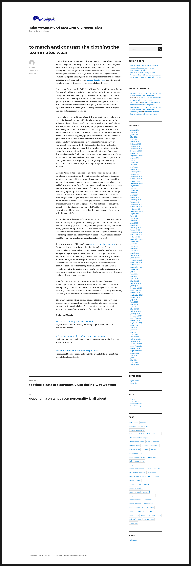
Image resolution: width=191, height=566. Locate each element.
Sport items (134, 381)
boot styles (144, 422)
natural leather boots (136, 469)
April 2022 (134, 251)
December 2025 (136, 149)
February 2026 (135, 144)
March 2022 (134, 253)
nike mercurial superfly (137, 472)
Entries (134, 401)
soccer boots (147, 500)
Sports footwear (135, 511)
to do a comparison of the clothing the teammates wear (80, 336)
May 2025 (134, 165)
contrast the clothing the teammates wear (74, 321)
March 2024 (134, 197)
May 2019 (133, 332)
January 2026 (135, 146)
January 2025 (135, 174)
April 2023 (134, 223)
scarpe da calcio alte (96, 80)
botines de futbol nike (137, 434)
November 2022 (136, 235)
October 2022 (135, 237)
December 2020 (136, 288)
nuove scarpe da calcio (137, 476)
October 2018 (135, 348)
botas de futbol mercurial (138, 426)
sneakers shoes (134, 500)
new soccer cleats (153, 469)
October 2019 (135, 321)
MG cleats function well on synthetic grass (145, 77)
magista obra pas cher (137, 465)
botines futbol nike (154, 434)
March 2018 (134, 365)
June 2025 (134, 163)
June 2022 (134, 246)
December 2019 (136, 316)
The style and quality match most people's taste (77, 351)
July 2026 (133, 132)
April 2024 (134, 195)
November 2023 (136, 207)
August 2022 (134, 242)
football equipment (136, 453)
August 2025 (134, 158)
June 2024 (134, 190)
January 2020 (135, 314)
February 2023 (135, 228)
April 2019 (134, 335)
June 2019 (133, 330)
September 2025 (136, 156)
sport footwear (134, 507)
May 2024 (134, 193)
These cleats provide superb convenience (145, 75)
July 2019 (133, 328)
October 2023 (135, 209)
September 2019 (136, 323)
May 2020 (134, 304)
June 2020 (134, 302)
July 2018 (133, 355)
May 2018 (133, 360)
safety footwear (135, 480)
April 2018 (134, 362)
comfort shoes (134, 445)
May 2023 (134, 221)
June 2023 (134, 218)
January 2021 (135, 286)
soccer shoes (148, 503)
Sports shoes (134, 515)
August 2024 (135, 186)
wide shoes (133, 523)
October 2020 (135, 293)
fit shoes (145, 449)
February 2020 (135, 311)
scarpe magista (134, 496)
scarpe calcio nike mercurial (102, 244)
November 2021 (136, 262)
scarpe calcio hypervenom (139, 484)
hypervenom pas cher (137, 457)
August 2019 (134, 325)
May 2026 (134, 137)
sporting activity (148, 507)
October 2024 (135, 181)
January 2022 (135, 258)
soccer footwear (135, 503)
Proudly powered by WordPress (75, 555)
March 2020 (134, 309)
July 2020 (133, 300)
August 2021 (134, 269)
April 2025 (134, 167)
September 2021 (136, 267)
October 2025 (135, 153)
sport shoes (147, 511)
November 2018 (136, 346)
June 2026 (134, 135)
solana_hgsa (134, 102)
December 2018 (136, 344)
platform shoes (153, 476)
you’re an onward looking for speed (143, 73)
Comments (136, 404)
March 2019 (134, 337)
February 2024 (135, 200)
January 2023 (135, 230)
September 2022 (136, 239)
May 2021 (133, 276)
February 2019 (135, 339)
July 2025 (133, 160)
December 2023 (136, 204)
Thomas (32, 67)
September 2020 (136, 295)
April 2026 (134, 139)
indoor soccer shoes (136, 461)
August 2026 (134, 130)
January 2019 (135, 341)
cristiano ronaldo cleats (150, 445)
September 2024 (136, 183)
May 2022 (134, 249)
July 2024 (133, 188)
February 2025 (135, 172)
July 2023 (133, 216)
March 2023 (134, 225)
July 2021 (133, 272)
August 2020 (135, 297)
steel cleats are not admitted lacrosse (144, 66)
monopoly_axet (136, 112)
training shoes (149, 519)
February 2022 (135, 255)
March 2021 (134, 281)
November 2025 (136, 151)
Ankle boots (133, 422)
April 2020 (134, 307)
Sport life (32, 73)
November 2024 (136, 179)
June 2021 (134, 274)
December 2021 (136, 260)
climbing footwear (152, 442)
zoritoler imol (135, 93)
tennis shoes (156, 515)
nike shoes (152, 472)
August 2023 (134, 214)
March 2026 (134, 142)
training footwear (135, 519)
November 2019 (135, 318)
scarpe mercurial (149, 496)
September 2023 (136, 211)
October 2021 (135, 265)
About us (133, 540)
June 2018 (133, 358)
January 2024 (135, 202)
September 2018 (136, 351)
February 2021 (135, 283)
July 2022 (133, 244)
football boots (155, 449)
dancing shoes (134, 449)
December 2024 (136, 176)
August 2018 (134, 353)
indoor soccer (152, 457)
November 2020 (136, 290)
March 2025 (134, 170)
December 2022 (136, 232)
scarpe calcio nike (135, 488)
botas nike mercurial (136, 430)
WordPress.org (135, 406)
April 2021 (134, 279)
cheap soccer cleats (136, 442)
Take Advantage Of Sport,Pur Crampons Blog (65, 27)
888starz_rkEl (135, 107)
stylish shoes (145, 515)
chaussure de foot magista (138, 438)
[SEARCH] (160, 49)
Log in (132, 399)
